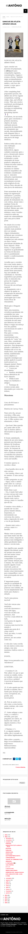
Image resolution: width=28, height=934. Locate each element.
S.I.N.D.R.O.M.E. (10, 868)
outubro (8, 842)
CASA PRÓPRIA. (10, 865)
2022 (6, 899)
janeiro (8, 893)
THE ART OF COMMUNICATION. (14, 859)
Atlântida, (8, 843)
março (8, 889)
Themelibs (20, 932)
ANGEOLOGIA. (9, 852)
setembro (9, 878)
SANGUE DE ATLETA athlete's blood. (14, 846)
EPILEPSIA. (8, 848)
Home (4, 16)
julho (7, 882)
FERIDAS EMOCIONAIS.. (12, 870)
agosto (8, 880)
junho (7, 883)
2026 (6, 835)
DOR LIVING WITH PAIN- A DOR (14, 874)
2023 (6, 897)
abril (7, 887)
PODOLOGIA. (9, 854)
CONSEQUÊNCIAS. (10, 857)
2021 (6, 901)
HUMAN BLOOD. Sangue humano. (15, 872)
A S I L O (8, 866)
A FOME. (8, 876)
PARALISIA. (9, 850)
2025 (6, 836)
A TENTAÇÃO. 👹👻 (11, 863)
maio (7, 885)
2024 (6, 895)
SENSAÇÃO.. (9, 861)
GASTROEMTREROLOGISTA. (13, 855)
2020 (6, 902)
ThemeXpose (14, 932)
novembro (9, 840)
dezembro (9, 838)
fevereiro (8, 891)
